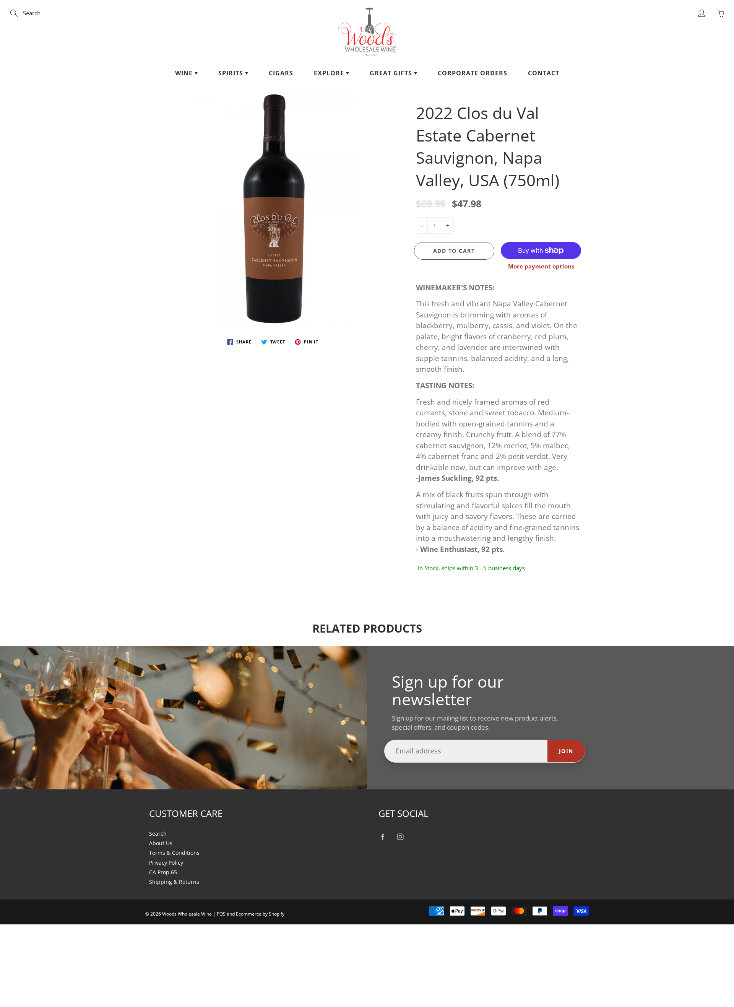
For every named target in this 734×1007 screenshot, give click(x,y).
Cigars (281, 73)
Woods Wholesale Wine (187, 914)
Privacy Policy (166, 862)
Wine (185, 73)
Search (158, 833)
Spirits (231, 73)
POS (221, 914)
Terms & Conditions (174, 852)
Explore (330, 73)
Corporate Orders (472, 73)
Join (566, 751)
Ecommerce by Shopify (260, 914)
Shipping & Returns (174, 881)
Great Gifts (392, 73)
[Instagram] (400, 837)
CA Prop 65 (163, 872)
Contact (543, 73)
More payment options (541, 266)
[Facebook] (382, 837)
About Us (160, 843)
